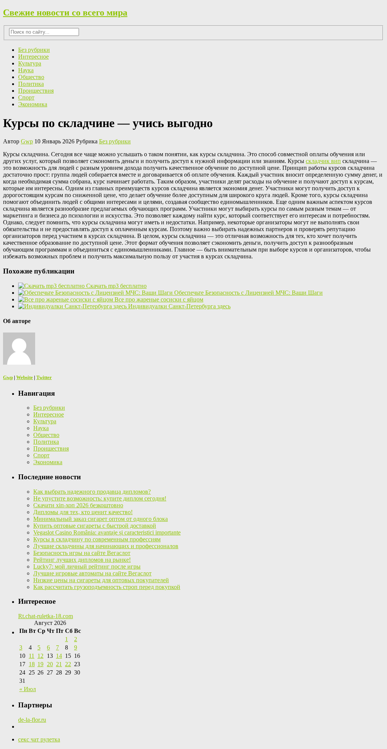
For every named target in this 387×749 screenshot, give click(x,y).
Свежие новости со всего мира (65, 12)
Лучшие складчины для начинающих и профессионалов (105, 546)
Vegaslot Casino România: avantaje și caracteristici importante (107, 532)
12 (40, 656)
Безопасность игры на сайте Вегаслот (81, 553)
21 (59, 664)
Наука (26, 70)
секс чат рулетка (39, 739)
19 (40, 664)
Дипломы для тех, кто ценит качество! (83, 512)
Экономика (32, 104)
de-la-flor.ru (32, 719)
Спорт (26, 97)
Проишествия (36, 90)
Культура (29, 63)
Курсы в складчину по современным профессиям (97, 539)
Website (24, 377)
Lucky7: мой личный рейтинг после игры (87, 566)
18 (32, 664)
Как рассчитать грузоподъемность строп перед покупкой (106, 587)
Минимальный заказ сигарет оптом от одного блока (100, 519)
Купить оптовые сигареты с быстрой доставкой (94, 525)
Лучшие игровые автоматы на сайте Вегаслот (92, 573)
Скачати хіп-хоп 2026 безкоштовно (78, 505)
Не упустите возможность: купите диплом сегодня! (99, 498)
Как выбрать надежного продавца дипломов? (92, 491)
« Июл (27, 689)
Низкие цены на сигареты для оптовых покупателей (101, 580)
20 (50, 664)
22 (68, 664)
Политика (31, 84)
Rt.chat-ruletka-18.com (45, 616)
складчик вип (323, 161)
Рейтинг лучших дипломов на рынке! (82, 559)
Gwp (27, 141)
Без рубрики (34, 50)
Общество (31, 77)
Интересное (33, 56)
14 (59, 656)
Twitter (44, 377)
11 (31, 656)
